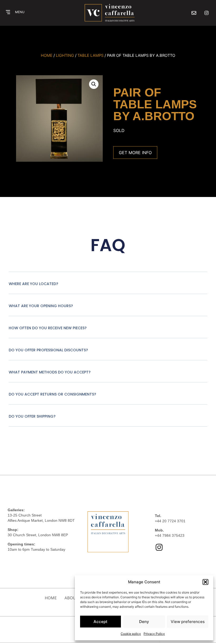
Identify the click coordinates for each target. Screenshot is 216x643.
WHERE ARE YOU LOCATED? (33, 283)
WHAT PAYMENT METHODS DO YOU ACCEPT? (50, 372)
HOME (51, 597)
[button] (205, 582)
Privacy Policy (154, 634)
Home (46, 55)
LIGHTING (65, 55)
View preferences (188, 621)
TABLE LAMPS (90, 55)
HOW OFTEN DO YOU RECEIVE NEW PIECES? (48, 328)
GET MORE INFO (135, 152)
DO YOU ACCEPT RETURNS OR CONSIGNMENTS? (52, 394)
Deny (144, 621)
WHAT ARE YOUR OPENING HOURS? (41, 305)
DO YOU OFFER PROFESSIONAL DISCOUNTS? (48, 350)
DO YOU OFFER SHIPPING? (32, 416)
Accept (100, 621)
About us (74, 597)
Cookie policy (131, 634)
